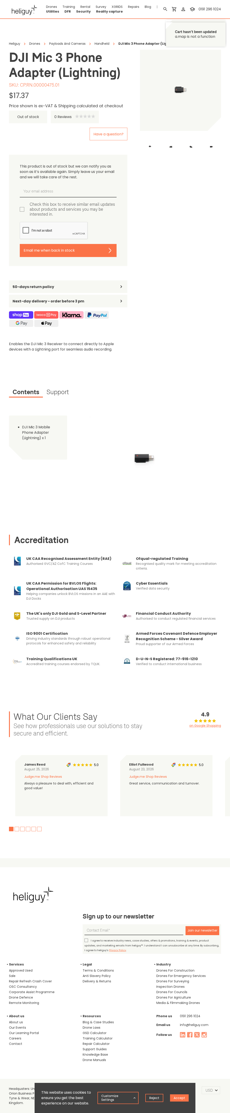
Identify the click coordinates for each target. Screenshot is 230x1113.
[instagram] (204, 1034)
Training (68, 6)
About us (16, 1022)
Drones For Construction (175, 970)
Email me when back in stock (49, 250)
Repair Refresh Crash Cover (30, 981)
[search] (165, 9)
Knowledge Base (95, 1054)
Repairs (133, 6)
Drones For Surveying (172, 981)
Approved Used (21, 970)
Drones (51, 6)
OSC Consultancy (23, 986)
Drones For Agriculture (173, 997)
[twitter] (197, 1034)
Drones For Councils (171, 992)
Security (83, 11)
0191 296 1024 (210, 9)
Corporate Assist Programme (32, 992)
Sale (12, 976)
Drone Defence (21, 997)
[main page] (23, 9)
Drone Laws (91, 1027)
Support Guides (95, 1049)
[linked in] (182, 1034)
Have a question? (108, 134)
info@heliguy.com (194, 1024)
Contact (15, 1043)
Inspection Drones (170, 986)
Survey (101, 6)
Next (224, 146)
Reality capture (109, 11)
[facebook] (189, 1034)
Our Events (17, 1027)
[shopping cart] (174, 9)
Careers (15, 1038)
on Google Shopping (205, 725)
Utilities (52, 11)
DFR (67, 11)
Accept (179, 1098)
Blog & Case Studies (98, 1022)
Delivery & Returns (97, 981)
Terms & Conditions (98, 970)
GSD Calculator (94, 1033)
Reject (154, 1098)
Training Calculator (98, 1038)
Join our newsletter (202, 930)
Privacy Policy (117, 950)
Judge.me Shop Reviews (43, 776)
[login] (183, 9)
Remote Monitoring (24, 1003)
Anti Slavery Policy (97, 976)
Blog (148, 6)
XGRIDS (117, 6)
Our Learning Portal (24, 1033)
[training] (192, 9)
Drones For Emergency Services (181, 976)
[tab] (26, 393)
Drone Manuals (94, 1060)
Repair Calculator (96, 1043)
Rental (85, 6)
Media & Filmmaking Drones (178, 1003)
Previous (136, 146)
